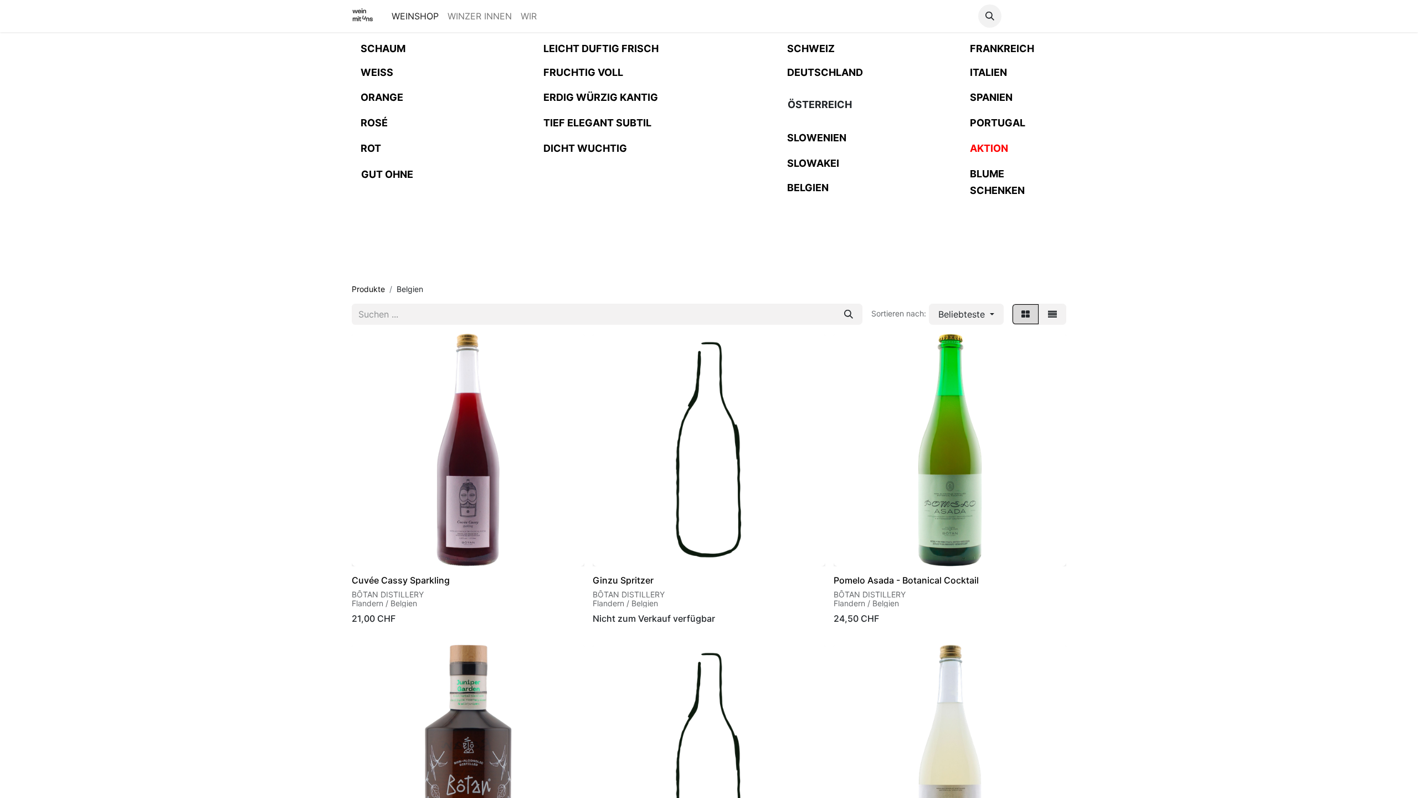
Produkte (368, 289)
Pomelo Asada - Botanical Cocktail (906, 580)
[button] (989, 16)
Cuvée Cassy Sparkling (401, 580)
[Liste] (1052, 314)
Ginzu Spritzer (623, 580)
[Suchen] (848, 314)
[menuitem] (415, 16)
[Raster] (1025, 314)
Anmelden (1036, 16)
